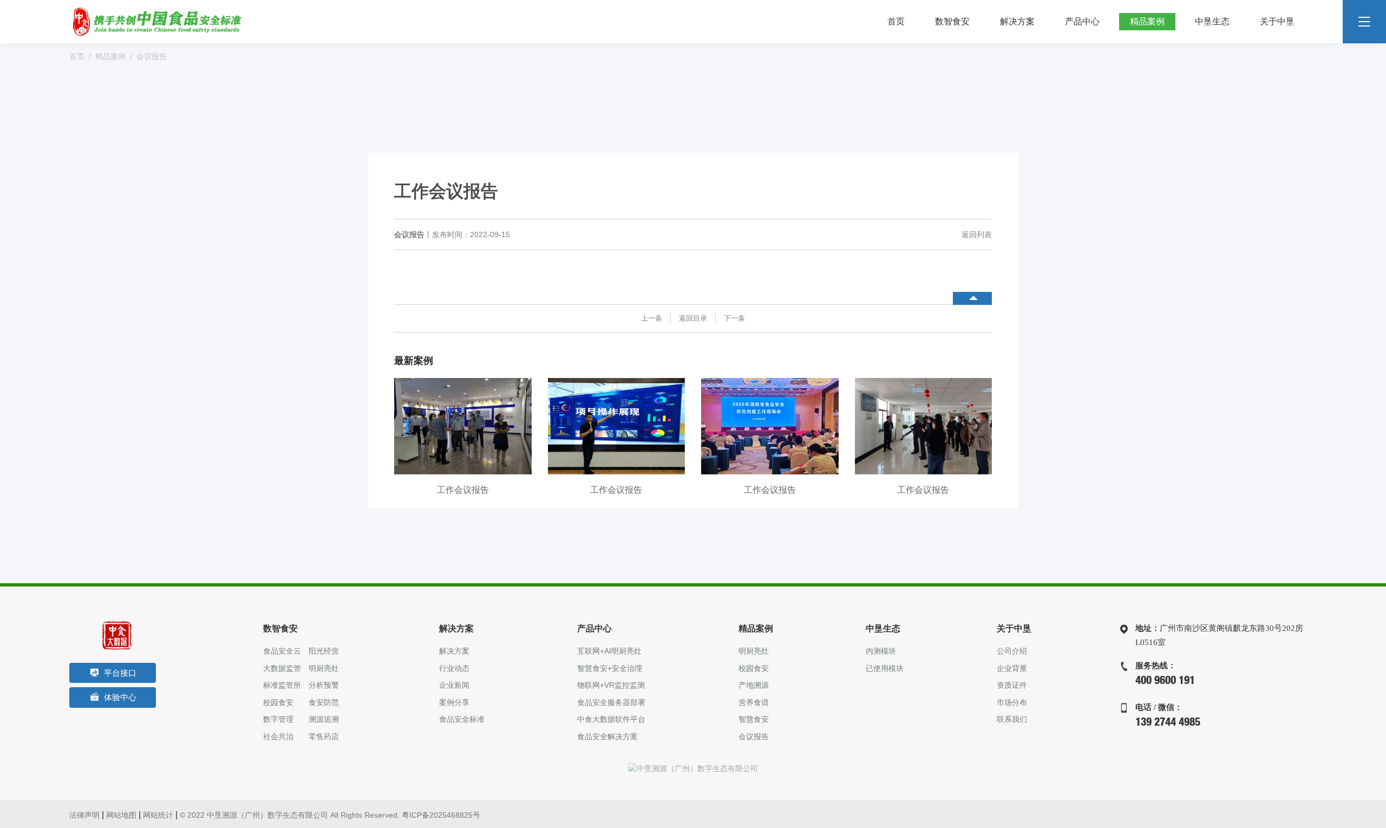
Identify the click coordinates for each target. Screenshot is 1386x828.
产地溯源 (753, 685)
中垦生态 (1212, 21)
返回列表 (977, 234)
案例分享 (454, 702)
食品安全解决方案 (607, 736)
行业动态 (454, 668)
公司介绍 (1012, 651)
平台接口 (120, 672)
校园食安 (278, 702)
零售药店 (324, 736)
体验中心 (120, 697)
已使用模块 (885, 668)
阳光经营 (324, 651)
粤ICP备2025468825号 (441, 815)
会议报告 (151, 57)
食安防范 (324, 702)
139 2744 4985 (1167, 723)
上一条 (651, 318)
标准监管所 (282, 685)
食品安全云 (282, 651)
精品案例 (1147, 21)
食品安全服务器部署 (611, 702)
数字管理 (278, 719)
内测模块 (881, 651)
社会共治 (278, 736)
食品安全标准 (462, 719)
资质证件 (1012, 685)
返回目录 (693, 318)
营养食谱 (753, 702)
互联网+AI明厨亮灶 (609, 651)
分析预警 (324, 685)
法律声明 (84, 815)
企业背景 (1012, 668)
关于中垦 (1277, 21)
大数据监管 (282, 668)
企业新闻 (454, 685)
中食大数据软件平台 (611, 719)
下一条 (734, 318)
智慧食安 (753, 719)
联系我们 (1012, 719)
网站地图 (121, 815)
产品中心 (1082, 21)
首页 (896, 21)
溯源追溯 (324, 719)
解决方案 (1017, 21)
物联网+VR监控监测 (611, 685)
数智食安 (952, 21)
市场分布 (1012, 702)
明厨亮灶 (324, 668)
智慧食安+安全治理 (609, 668)
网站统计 (158, 815)
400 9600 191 (1165, 681)
